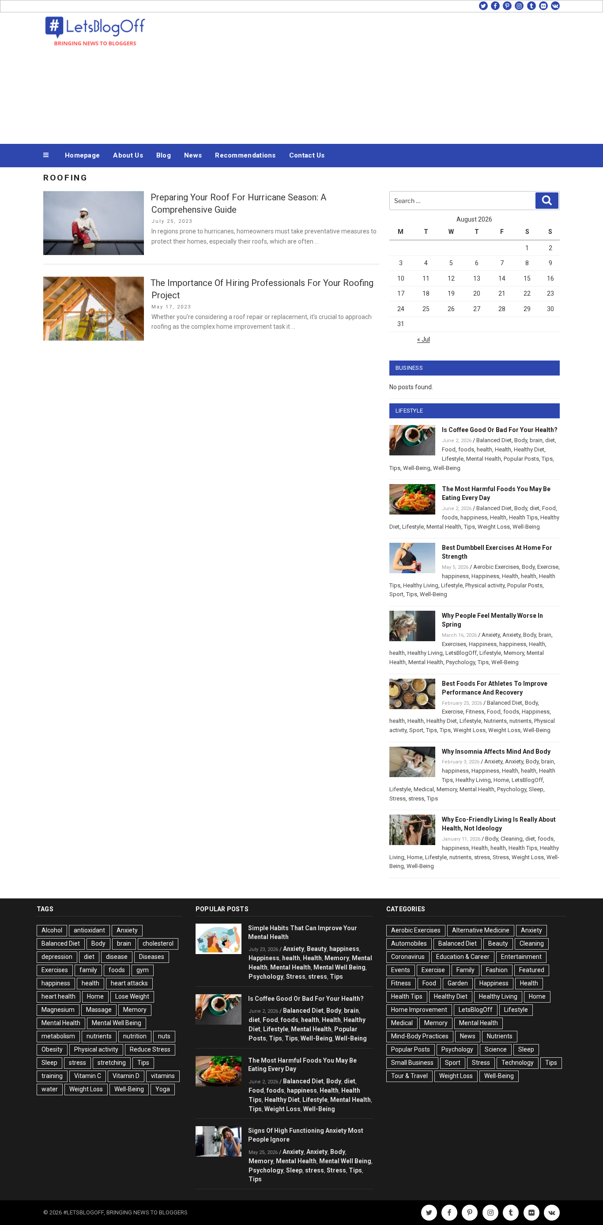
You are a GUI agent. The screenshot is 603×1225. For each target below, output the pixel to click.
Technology (517, 1062)
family (88, 969)
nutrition (135, 1036)
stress (416, 798)
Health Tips (523, 517)
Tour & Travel (409, 1075)
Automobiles (409, 943)
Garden (458, 983)
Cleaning (512, 838)
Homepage (82, 155)
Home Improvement (419, 1009)
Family (465, 969)
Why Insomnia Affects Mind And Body (496, 751)
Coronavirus (408, 956)
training (52, 1075)
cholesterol (158, 943)
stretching (112, 1062)
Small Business (412, 1062)
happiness (473, 517)
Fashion (497, 969)
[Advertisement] (390, 76)
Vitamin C (87, 1075)
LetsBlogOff (461, 653)
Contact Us (307, 155)
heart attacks (129, 983)
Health (503, 449)
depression (56, 956)
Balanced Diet (494, 440)
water (49, 1089)
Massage (99, 1009)
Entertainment (521, 956)
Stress (397, 798)
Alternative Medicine (480, 930)
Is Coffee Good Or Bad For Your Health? (500, 429)
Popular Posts (521, 458)
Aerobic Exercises (496, 567)
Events (400, 969)
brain (536, 440)
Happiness (485, 576)
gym (142, 969)
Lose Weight (132, 996)
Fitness (475, 711)
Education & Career (463, 956)
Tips (547, 458)
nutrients (520, 721)
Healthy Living (420, 585)
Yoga (162, 1089)
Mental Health (483, 458)
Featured (531, 969)
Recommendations (245, 155)
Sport (396, 594)
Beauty (317, 948)
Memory (514, 653)
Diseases (151, 956)
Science (496, 1049)
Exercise (547, 567)
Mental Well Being (116, 1022)
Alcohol (51, 930)
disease (117, 956)
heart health (58, 996)
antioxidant (89, 930)
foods (466, 449)
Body (520, 440)
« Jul (423, 339)
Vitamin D (126, 1075)
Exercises (454, 644)
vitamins (163, 1075)
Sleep (536, 789)
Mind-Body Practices (419, 1036)
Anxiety (491, 634)
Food (449, 449)
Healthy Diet (529, 449)
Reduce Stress (150, 1049)
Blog (163, 155)
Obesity (52, 1049)
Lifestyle (453, 458)
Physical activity (485, 585)
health (484, 449)
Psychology (460, 662)
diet (550, 440)
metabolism (58, 1036)
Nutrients (495, 721)
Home (501, 780)
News (193, 155)
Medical (424, 789)
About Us (128, 155)
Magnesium (58, 1009)
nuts (164, 1036)
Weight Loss (494, 526)
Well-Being (416, 468)
